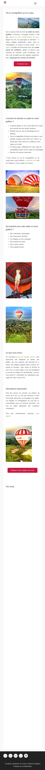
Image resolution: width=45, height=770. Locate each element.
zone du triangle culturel (26, 357)
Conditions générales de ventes (16, 764)
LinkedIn (10, 756)
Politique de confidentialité (22, 766)
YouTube (16, 756)
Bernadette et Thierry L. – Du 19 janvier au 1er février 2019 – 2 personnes (20, 667)
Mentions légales (34, 764)
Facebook (5, 756)
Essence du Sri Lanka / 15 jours (20, 586)
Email (26, 756)
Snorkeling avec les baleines (20, 539)
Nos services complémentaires (20, 562)
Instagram (21, 756)
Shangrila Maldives (20, 745)
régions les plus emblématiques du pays (23, 37)
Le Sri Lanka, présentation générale (20, 721)
